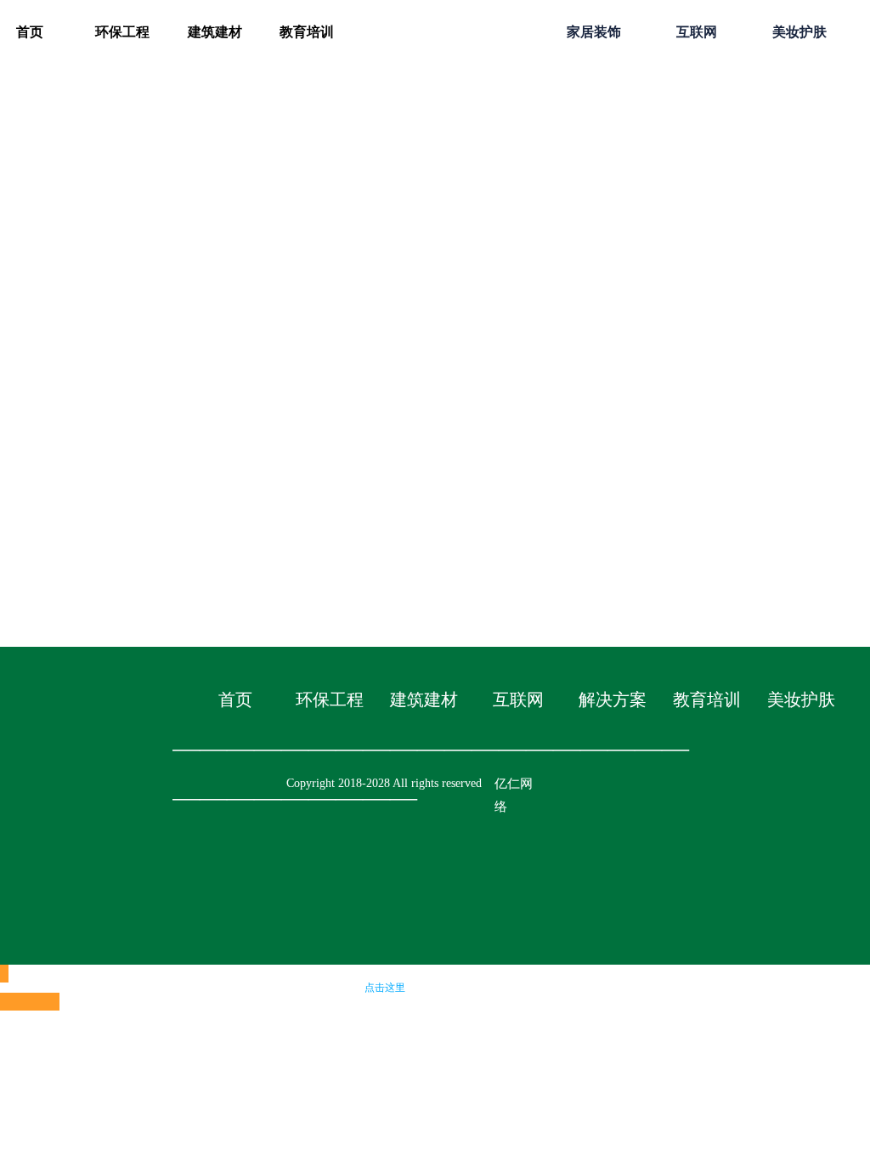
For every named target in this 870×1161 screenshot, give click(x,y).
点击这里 (384, 988)
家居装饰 (594, 32)
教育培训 (307, 32)
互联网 (696, 32)
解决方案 (613, 699)
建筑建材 (215, 32)
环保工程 (122, 32)
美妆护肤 (799, 32)
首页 (235, 699)
